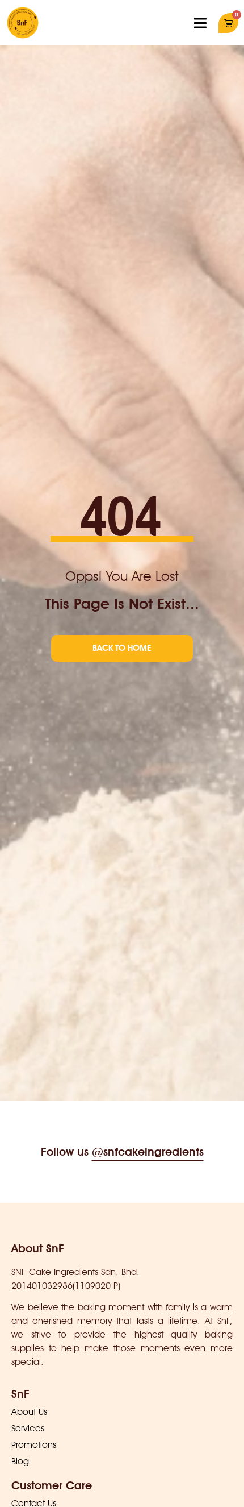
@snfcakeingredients (148, 1152)
